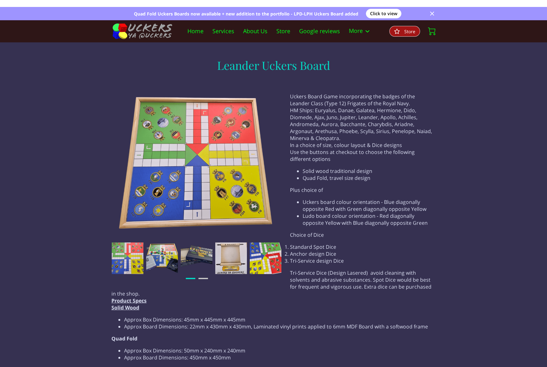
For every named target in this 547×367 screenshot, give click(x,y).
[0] (432, 31)
